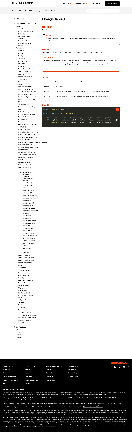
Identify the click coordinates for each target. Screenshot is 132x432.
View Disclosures (100, 394)
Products (65, 3)
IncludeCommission (24, 129)
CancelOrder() (27, 183)
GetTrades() (22, 127)
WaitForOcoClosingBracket (27, 318)
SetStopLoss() (27, 246)
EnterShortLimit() (28, 203)
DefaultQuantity (23, 112)
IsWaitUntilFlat (23, 149)
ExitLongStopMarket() (29, 223)
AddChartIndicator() (24, 87)
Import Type (22, 64)
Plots (20, 265)
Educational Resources (25, 41)
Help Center (72, 369)
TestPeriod (21, 302)
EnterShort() (27, 200)
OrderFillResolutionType (26, 257)
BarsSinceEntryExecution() (27, 97)
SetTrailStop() (27, 248)
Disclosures (6, 389)
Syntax (18, 332)
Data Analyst (29, 384)
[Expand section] (17, 34)
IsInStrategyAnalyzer (25, 144)
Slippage (21, 288)
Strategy (21, 82)
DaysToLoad (22, 109)
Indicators (6, 369)
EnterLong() (26, 188)
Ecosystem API (41, 11)
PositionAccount (26, 270)
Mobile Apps (50, 380)
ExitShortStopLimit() (29, 233)
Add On (20, 53)
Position (23, 268)
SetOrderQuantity (24, 285)
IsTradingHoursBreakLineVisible (27, 147)
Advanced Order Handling (28, 179)
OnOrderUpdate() (24, 162)
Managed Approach (26, 175)
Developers (80, 3)
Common (21, 51)
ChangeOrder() (28, 185)
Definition (19, 330)
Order (22, 170)
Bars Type (21, 56)
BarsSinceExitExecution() (26, 99)
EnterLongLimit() (28, 190)
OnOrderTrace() (23, 160)
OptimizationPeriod (24, 167)
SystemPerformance (27, 300)
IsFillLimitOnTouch (24, 139)
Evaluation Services (31, 380)
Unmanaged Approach (26, 251)
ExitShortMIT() (27, 231)
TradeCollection (25, 312)
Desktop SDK (17, 11)
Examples (19, 337)
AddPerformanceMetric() (26, 89)
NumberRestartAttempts (26, 152)
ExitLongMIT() (27, 218)
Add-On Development (10, 380)
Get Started (112, 3)
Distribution (22, 34)
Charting (49, 369)
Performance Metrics (25, 77)
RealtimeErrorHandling (25, 280)
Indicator (21, 66)
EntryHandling (22, 119)
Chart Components (9, 376)
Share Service (22, 79)
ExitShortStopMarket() (29, 236)
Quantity (21, 278)
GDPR (22, 389)
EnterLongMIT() (28, 193)
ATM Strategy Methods (28, 92)
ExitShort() (26, 226)
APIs (4, 384)
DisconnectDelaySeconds (26, 114)
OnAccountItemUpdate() (28, 154)
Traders (27, 369)
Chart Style (22, 58)
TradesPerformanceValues (28, 315)
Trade (20, 310)
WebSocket (54, 11)
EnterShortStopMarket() (29, 210)
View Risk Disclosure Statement (93, 407)
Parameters (19, 335)
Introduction (20, 29)
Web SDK (28, 11)
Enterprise (96, 3)
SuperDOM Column (24, 320)
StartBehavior (22, 290)
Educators (28, 373)
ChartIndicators (23, 102)
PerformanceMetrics (25, 262)
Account (21, 84)
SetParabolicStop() (29, 241)
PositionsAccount (24, 275)
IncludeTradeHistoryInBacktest (27, 132)
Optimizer (21, 74)
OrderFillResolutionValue (26, 260)
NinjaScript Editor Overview (24, 37)
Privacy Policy (15, 389)
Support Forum (73, 376)
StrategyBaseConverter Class (26, 296)
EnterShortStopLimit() (29, 208)
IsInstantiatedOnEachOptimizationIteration (27, 142)
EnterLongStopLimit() (29, 195)
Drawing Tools (22, 61)
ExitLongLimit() (28, 215)
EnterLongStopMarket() (29, 198)
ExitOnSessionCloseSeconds (27, 124)
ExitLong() (26, 213)
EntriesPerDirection (24, 117)
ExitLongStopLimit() (29, 220)
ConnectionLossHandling (26, 107)
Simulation (49, 373)
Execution (21, 122)
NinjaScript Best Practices (24, 31)
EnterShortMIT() (28, 205)
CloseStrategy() (23, 104)
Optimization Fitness (25, 71)
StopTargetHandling (24, 293)
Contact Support (73, 373)
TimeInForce (22, 305)
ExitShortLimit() (28, 228)
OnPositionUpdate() (24, 165)
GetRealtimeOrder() (29, 238)
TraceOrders (22, 307)
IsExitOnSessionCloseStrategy (27, 137)
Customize (50, 376)
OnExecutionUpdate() (25, 157)
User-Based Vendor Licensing (24, 44)
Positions (21, 273)
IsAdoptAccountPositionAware (27, 134)
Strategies (6, 373)
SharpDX (21, 323)
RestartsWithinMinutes (25, 283)
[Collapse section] (17, 82)
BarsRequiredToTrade (25, 94)
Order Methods (25, 172)
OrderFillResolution (24, 255)
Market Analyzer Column (26, 69)
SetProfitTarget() (28, 243)
